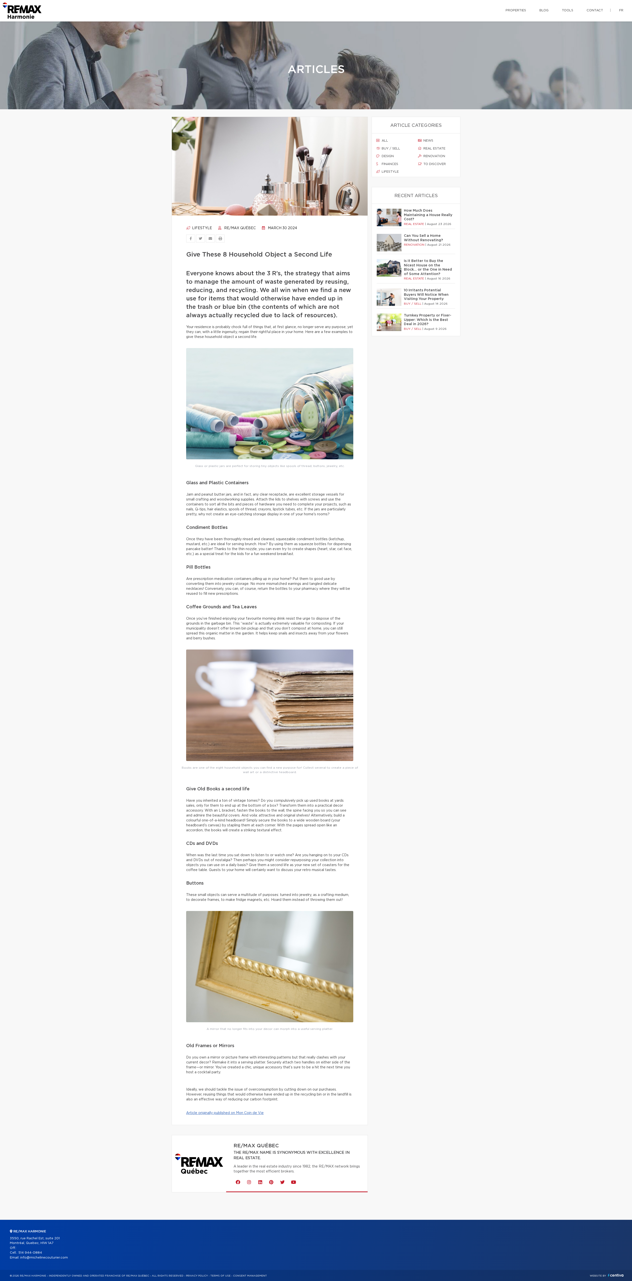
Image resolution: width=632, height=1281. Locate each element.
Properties (516, 10)
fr (621, 10)
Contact (595, 10)
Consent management (250, 1276)
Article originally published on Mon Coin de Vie (225, 1113)
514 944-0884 (30, 1252)
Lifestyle (201, 228)
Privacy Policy (197, 1276)
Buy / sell (390, 148)
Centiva (616, 1275)
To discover (434, 164)
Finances (389, 164)
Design (387, 156)
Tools (567, 10)
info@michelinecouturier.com (44, 1257)
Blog (544, 10)
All (384, 140)
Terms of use (220, 1276)
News (427, 140)
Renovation (433, 156)
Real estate (433, 148)
